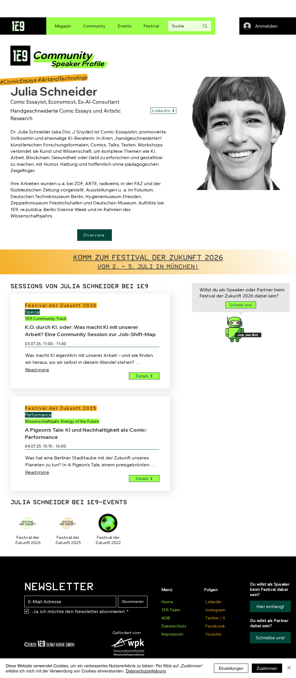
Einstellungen (231, 668)
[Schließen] (289, 668)
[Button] (28, 541)
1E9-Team (170, 609)
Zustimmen (267, 668)
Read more (37, 369)
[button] (240, 304)
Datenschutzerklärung (146, 671)
